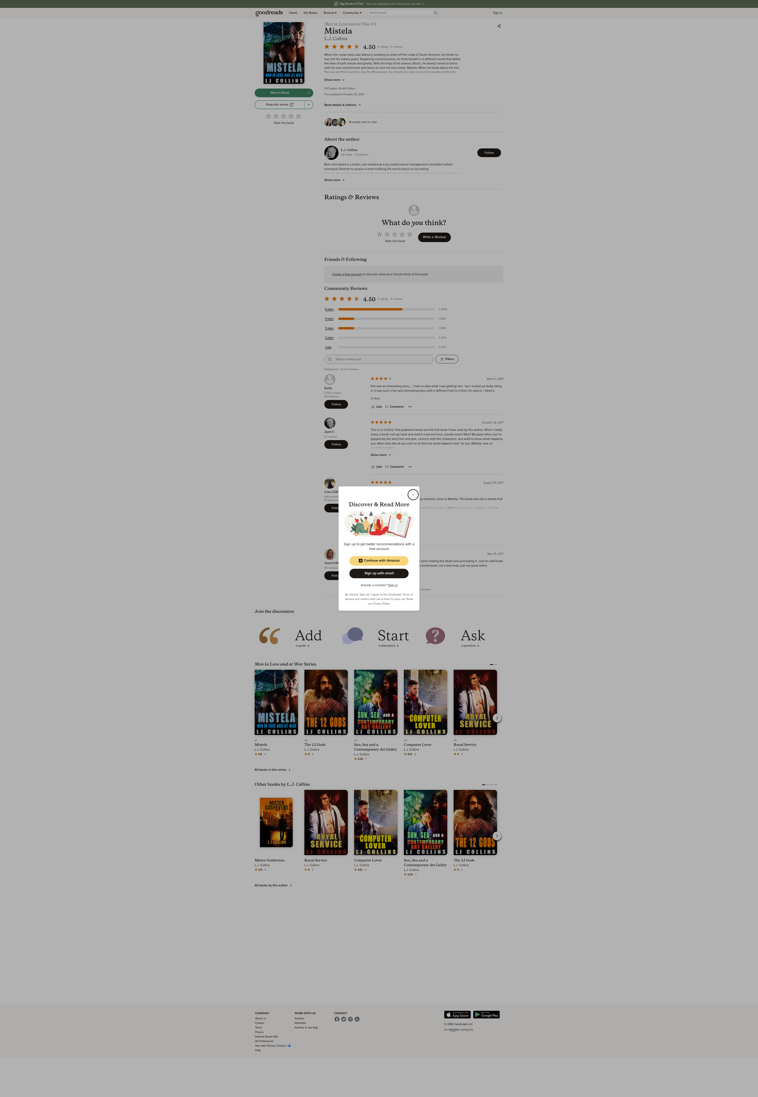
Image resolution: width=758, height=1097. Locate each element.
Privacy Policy (381, 603)
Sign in (393, 585)
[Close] (413, 494)
